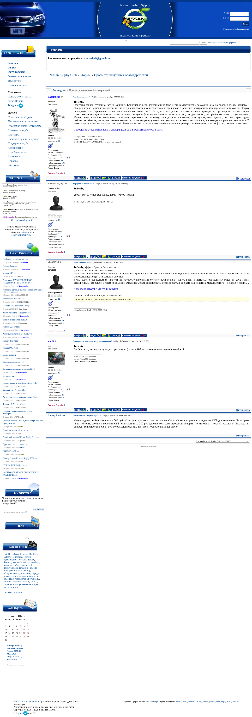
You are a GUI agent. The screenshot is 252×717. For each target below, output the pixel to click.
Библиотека (14, 80)
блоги (20, 96)
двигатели (9, 568)
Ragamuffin (24, 262)
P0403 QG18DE (9, 451)
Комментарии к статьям (23, 121)
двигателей (26, 565)
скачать (25, 581)
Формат (7, 562)
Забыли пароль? (242, 29)
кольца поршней (9, 355)
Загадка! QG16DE (10, 348)
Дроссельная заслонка (12, 299)
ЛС (26, 512)
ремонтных (35, 576)
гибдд (17, 565)
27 (23, 444)
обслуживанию (11, 573)
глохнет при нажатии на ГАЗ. (15, 320)
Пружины (7, 444)
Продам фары (9, 266)
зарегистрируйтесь (21, 235)
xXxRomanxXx (24, 269)
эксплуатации (11, 587)
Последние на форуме (20, 117)
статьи (28, 96)
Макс (22, 448)
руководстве (19, 579)
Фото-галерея (16, 71)
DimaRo (21, 417)
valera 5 (20, 276)
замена (33, 568)
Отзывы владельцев (19, 76)
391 (29, 283)
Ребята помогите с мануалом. (15, 313)
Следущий (38, 509)
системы (16, 581)
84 (59, 313)
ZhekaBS (178, 702)
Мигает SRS (8, 273)
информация (10, 570)
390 (26, 283)
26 (21, 444)
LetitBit (7, 554)
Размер (27, 557)
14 (14, 292)
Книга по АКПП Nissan (13, 306)
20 (63, 321)
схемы (34, 581)
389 (23, 283)
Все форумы (59, 90)
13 (12, 292)
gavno (22, 441)
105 (63, 163)
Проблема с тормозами (13, 259)
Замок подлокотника (11, 327)
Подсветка (17, 557)
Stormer (191, 702)
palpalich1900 (23, 344)
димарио (23, 323)
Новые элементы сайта (12, 430)
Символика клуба (18, 130)
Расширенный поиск (216, 42)
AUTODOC (23, 295)
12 (9, 292)
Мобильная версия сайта (26, 701)
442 (60, 387)
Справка (13, 160)
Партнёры (14, 134)
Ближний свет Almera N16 (14, 390)
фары (35, 584)
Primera (24, 554)
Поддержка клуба (18, 143)
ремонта (23, 576)
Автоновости (15, 156)
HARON (235, 702)
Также (31, 559)
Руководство (10, 559)
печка (6, 576)
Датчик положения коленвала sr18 (17, 369)
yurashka (212, 702)
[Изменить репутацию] (68, 158)
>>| (27, 259)
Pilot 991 (198, 702)
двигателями (21, 568)
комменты (35, 125)
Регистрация (228, 29)
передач (36, 573)
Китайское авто (17, 152)
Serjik (20, 427)
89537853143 (24, 302)
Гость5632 (22, 386)
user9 (21, 462)
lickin (218, 702)
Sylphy (7, 557)
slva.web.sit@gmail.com (97, 58)
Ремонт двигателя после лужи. (16, 334)
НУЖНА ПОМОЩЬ (12, 465)
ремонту (8, 579)
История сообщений (21, 220)
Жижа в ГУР (8, 404)
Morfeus (205, 702)
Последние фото (17, 125)
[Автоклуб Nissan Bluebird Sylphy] (135, 18)
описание (25, 573)
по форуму (231, 42)
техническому (11, 584)
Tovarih (228, 702)
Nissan (16, 554)
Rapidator (34, 554)
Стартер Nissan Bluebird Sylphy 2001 (18, 458)
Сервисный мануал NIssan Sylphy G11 (19, 437)
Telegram (13, 105)
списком (22, 85)
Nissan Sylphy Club (63, 75)
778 (60, 155)
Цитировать (243, 178)
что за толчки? (9, 376)
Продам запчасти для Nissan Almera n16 (20, 383)
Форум (12, 67)
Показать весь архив (15, 665)
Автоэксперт (15, 147)
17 (62, 392)
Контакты (13, 165)
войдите (25, 232)
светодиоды (33, 579)
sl (20, 434)
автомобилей (19, 562)
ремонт (14, 576)
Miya (156, 702)
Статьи (12, 85)
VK (34, 713)
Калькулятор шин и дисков (23, 139)
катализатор (24, 570)
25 (18, 444)
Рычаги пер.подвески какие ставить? (18, 397)
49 (62, 160)
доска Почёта (15, 101)
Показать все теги (13, 592)
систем (7, 581)
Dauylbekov (23, 309)
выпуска (8, 565)
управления (25, 584)
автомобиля (33, 562)
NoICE (148, 702)
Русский (22, 559)
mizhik (185, 702)
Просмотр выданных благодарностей (121, 75)
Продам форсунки (10, 341)
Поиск (11, 96)
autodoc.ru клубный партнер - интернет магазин (23, 290)
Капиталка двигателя (12, 362)
